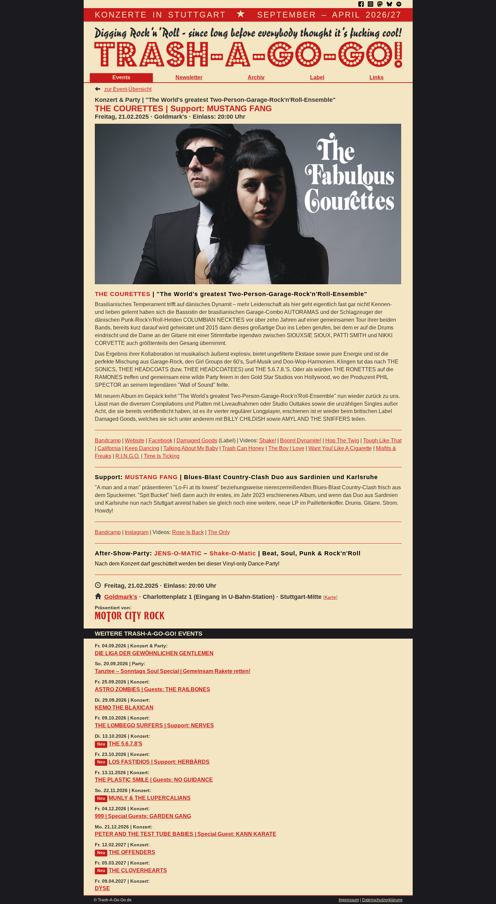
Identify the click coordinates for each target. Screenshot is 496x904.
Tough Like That (382, 440)
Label (317, 77)
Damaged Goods (196, 440)
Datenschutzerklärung (382, 900)
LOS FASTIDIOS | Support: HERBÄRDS (159, 762)
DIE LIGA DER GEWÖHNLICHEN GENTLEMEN (154, 653)
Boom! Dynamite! (300, 440)
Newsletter (188, 77)
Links (376, 77)
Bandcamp (108, 440)
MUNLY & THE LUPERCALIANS (150, 798)
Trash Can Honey (243, 448)
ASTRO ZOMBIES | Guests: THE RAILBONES (152, 689)
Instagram (136, 532)
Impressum (349, 900)
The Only (219, 532)
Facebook (160, 440)
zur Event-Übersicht (127, 89)
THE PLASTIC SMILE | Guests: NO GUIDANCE (154, 780)
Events (121, 77)
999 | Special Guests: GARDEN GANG (143, 816)
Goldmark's (120, 596)
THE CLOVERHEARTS (138, 870)
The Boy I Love (286, 448)
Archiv (256, 77)
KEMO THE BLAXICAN (124, 707)
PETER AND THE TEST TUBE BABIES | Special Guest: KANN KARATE (185, 834)
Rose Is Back (188, 532)
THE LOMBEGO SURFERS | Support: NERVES (154, 725)
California (109, 448)
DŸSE (102, 888)
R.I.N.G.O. (127, 456)
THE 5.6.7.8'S (125, 744)
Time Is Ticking (162, 456)
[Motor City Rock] (130, 617)
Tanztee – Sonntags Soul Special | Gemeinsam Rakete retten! (172, 671)
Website (134, 440)
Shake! (267, 440)
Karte (330, 597)
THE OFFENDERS (132, 852)
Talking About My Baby (190, 448)
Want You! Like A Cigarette (340, 448)
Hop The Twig (342, 440)
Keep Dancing (142, 448)
